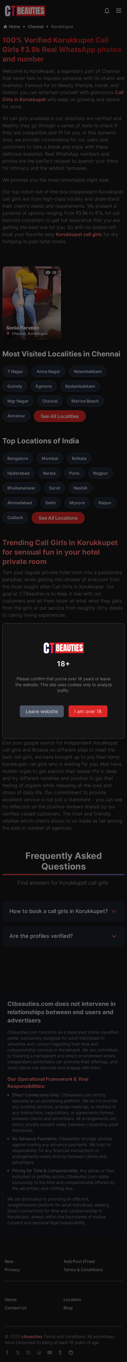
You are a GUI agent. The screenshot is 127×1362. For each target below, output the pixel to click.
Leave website (42, 711)
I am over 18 (88, 711)
